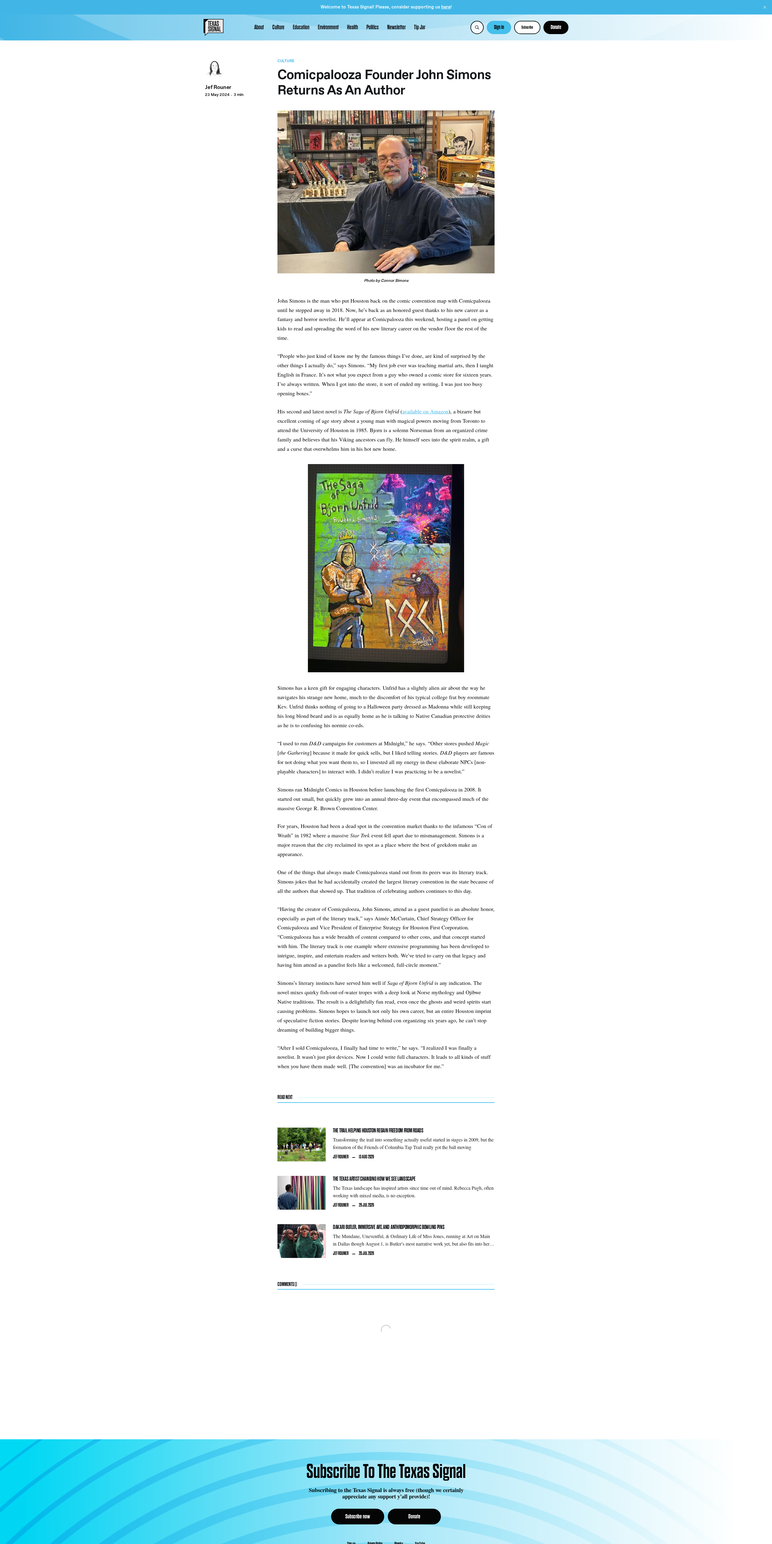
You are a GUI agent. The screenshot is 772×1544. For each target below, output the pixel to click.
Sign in (499, 27)
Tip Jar (419, 27)
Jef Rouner (218, 87)
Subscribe (527, 27)
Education (301, 27)
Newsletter (396, 27)
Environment (328, 27)
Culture (278, 27)
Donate (556, 27)
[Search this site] (477, 27)
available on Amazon (425, 411)
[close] (765, 7)
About (259, 27)
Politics (372, 27)
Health (352, 27)
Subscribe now (357, 1516)
